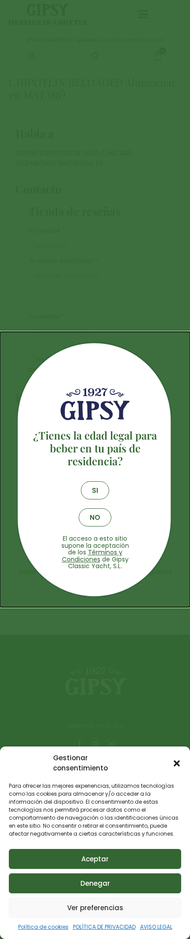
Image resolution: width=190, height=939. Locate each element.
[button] (176, 763)
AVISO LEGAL (156, 927)
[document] (95, 469)
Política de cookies (43, 927)
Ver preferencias (95, 907)
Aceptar (95, 859)
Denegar (95, 883)
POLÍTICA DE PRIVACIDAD (104, 927)
